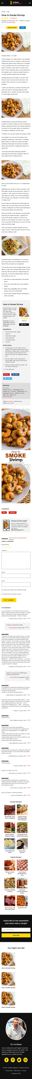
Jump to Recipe (12, 27)
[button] (21, 318)
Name (3, 572)
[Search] (29, 3)
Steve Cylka (12, 22)
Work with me (17, 1070)
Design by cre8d (16, 1073)
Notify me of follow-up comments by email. (15, 589)
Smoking (12, 512)
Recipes (4, 11)
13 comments (13, 18)
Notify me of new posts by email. (12, 594)
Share (22, 27)
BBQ (8, 11)
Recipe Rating (5, 544)
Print (25, 324)
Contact (24, 1070)
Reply (29, 618)
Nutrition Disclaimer (7, 396)
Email (3, 581)
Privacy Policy (9, 1070)
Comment (4, 550)
